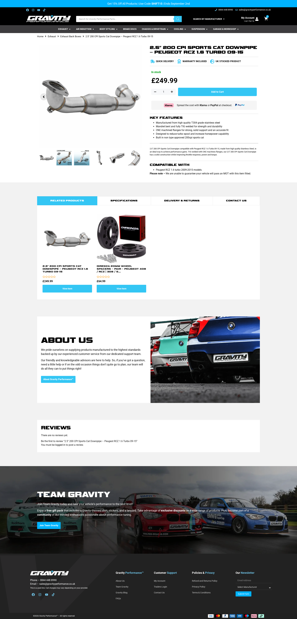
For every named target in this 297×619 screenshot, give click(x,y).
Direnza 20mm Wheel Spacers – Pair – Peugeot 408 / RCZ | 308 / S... (121, 269)
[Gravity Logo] (49, 18)
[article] (148, 512)
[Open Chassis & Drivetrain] (167, 29)
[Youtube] (38, 10)
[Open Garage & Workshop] (238, 29)
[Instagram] (33, 10)
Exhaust (52, 36)
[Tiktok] (44, 10)
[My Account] (257, 19)
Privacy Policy (198, 586)
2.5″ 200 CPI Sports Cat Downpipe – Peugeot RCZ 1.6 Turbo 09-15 (65, 269)
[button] (43, 96)
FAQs (118, 598)
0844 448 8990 (48, 580)
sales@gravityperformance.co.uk (57, 583)
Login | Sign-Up (249, 21)
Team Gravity (122, 586)
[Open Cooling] (185, 29)
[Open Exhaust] (70, 29)
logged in (60, 444)
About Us (120, 581)
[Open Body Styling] (117, 29)
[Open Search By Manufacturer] (224, 19)
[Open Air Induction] (93, 29)
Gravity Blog (121, 592)
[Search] (178, 19)
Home (40, 36)
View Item (67, 288)
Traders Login (160, 586)
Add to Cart (217, 91)
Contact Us (159, 592)
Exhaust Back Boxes (70, 36)
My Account (247, 17)
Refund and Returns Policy (204, 581)
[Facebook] (27, 10)
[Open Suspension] (207, 29)
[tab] (67, 200)
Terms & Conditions (201, 592)
